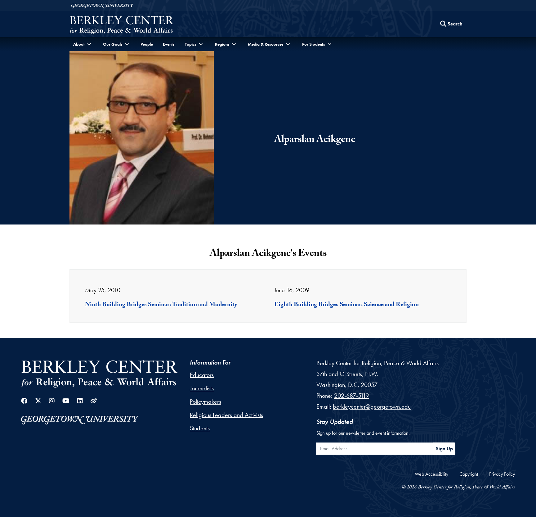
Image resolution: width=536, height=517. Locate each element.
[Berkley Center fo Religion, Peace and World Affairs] (121, 25)
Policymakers (205, 401)
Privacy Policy (502, 474)
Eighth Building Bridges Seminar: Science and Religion (346, 305)
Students (200, 428)
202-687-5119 (351, 396)
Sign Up (444, 448)
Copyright (468, 474)
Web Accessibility (431, 474)
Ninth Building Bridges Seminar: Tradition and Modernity (161, 305)
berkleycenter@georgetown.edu (372, 406)
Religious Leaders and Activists (226, 415)
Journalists (202, 388)
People (147, 44)
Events (169, 44)
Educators (202, 375)
